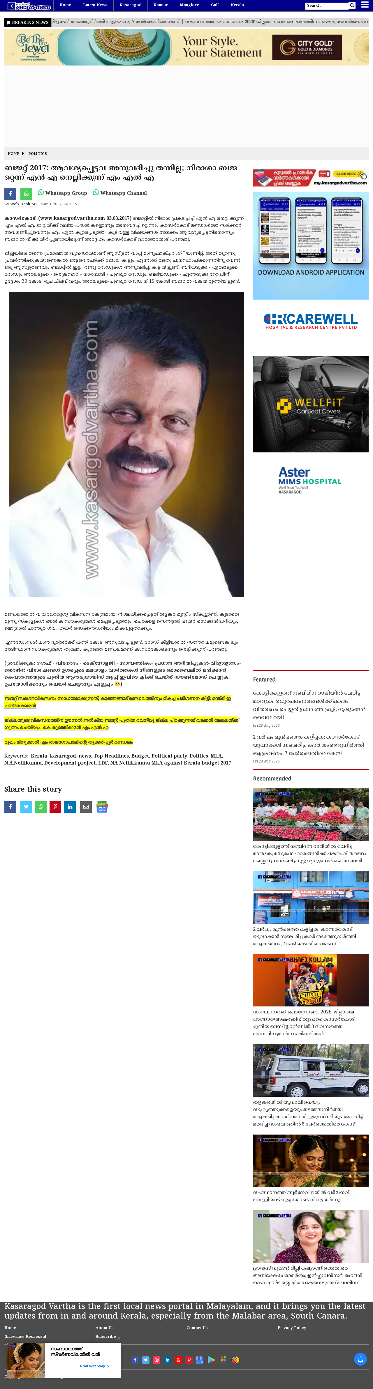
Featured (264, 680)
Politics (38, 154)
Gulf (215, 5)
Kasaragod (130, 5)
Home (65, 5)
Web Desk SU (23, 204)
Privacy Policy (292, 1328)
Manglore (189, 5)
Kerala (237, 5)
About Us (105, 1328)
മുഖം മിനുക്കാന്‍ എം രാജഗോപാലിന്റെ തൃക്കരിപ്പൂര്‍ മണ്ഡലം (68, 741)
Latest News (95, 5)
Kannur (161, 5)
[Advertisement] (179, 106)
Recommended (272, 779)
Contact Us (197, 1328)
